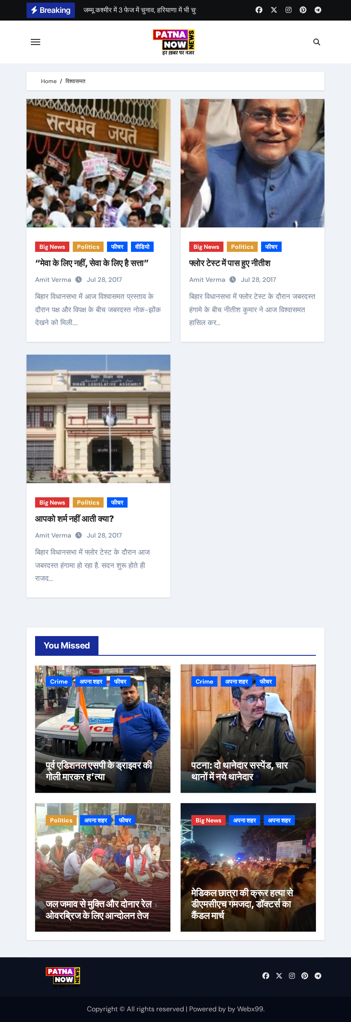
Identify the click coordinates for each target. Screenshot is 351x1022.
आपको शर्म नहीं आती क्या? (74, 519)
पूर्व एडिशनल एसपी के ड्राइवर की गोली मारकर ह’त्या (99, 770)
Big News (52, 247)
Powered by (208, 1008)
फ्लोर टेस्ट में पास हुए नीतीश (230, 263)
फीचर (117, 247)
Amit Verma (54, 279)
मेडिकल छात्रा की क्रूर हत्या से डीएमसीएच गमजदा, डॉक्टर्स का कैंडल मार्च (242, 904)
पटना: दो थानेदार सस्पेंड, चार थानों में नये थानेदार (239, 770)
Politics (88, 247)
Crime (59, 681)
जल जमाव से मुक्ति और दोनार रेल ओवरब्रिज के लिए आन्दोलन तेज (99, 909)
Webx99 (250, 1008)
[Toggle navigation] (35, 42)
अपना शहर (91, 681)
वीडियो (142, 247)
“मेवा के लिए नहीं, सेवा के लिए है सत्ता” (92, 263)
